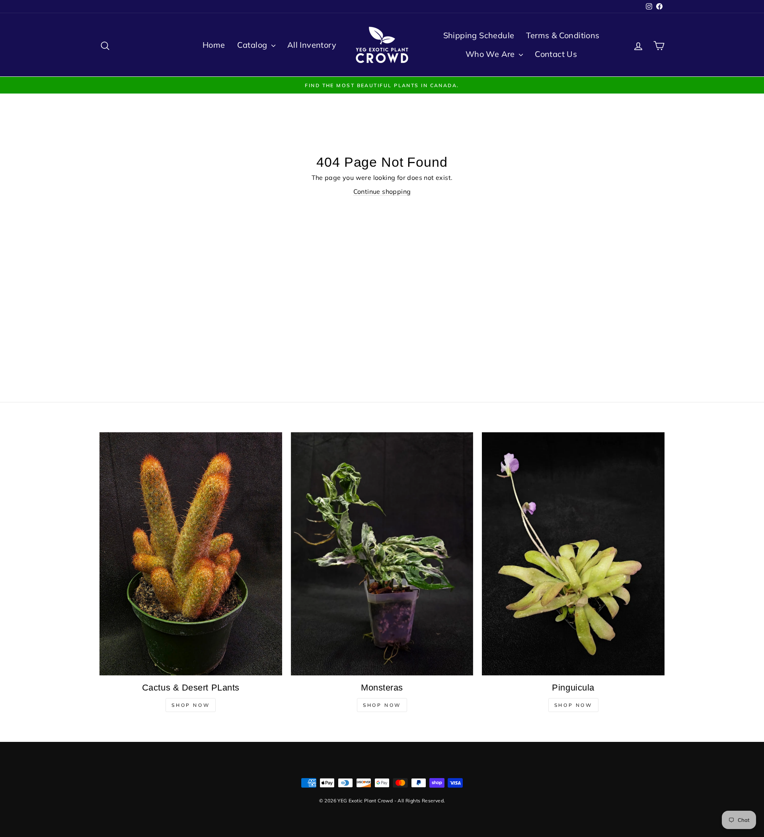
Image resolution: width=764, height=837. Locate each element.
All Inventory (311, 45)
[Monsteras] (382, 553)
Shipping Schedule (479, 35)
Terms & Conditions (562, 35)
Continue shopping (382, 191)
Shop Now (191, 705)
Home (214, 45)
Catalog (253, 45)
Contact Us (556, 54)
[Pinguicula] (573, 554)
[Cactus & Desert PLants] (190, 553)
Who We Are (491, 54)
